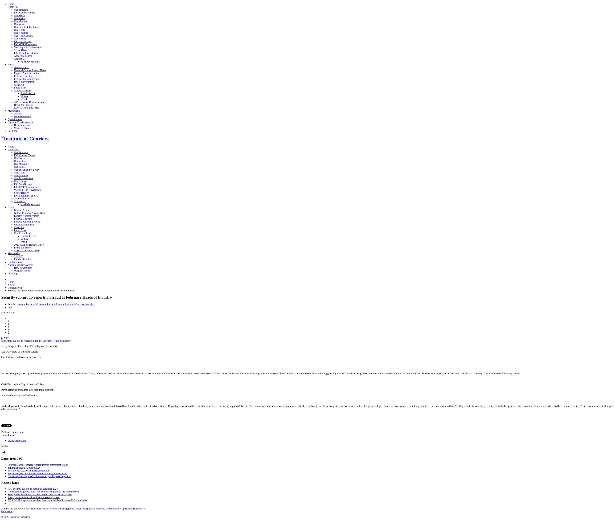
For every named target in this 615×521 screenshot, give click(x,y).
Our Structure (21, 9)
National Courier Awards (20, 122)
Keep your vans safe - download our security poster (34, 497)
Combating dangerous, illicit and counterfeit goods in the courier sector (43, 491)
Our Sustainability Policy (26, 27)
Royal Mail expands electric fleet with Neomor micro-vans (37, 473)
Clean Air (19, 84)
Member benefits (22, 116)
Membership (14, 110)
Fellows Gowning (23, 76)
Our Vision (19, 18)
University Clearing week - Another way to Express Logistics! (39, 476)
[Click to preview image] (36, 340)
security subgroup (17, 440)
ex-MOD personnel (30, 61)
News (11, 64)
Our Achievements (23, 35)
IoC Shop (12, 131)
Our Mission (20, 21)
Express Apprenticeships (26, 73)
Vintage (24, 96)
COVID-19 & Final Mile (26, 107)
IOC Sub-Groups (23, 41)
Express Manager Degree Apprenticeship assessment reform (38, 464)
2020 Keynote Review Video (29, 102)
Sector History (21, 50)
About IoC (13, 6)
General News (21, 67)
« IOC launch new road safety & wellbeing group (49, 508)
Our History (20, 38)
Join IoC (18, 113)
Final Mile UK (27, 93)
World (23, 99)
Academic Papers (23, 56)
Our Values (19, 24)
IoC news (19, 432)
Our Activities (21, 32)
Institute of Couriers (20, 517)
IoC (3, 452)
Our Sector (19, 15)
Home (11, 4)
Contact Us (19, 58)
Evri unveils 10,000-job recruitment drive (28, 470)
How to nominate (23, 125)
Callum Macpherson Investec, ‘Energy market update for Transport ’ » (110, 508)
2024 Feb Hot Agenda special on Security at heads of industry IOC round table (47, 500)
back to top (6, 511)
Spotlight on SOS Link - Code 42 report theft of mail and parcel (40, 494)
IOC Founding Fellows (26, 53)
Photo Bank (20, 87)
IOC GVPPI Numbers (25, 44)
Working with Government (27, 47)
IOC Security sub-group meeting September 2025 (33, 488)
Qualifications (15, 119)
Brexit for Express (23, 105)
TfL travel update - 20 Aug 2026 (24, 467)
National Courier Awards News (30, 70)
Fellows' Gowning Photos (27, 79)
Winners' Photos (22, 128)
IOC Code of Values (24, 12)
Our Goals (19, 30)
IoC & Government (24, 81)
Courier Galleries (22, 90)
